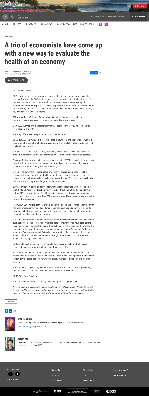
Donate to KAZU (89, 380)
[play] (5, 17)
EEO (84, 375)
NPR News (9, 36)
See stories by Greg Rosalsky (31, 326)
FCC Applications (119, 375)
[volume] (12, 17)
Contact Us (56, 370)
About (5, 24)
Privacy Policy (88, 370)
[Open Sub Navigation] (10, 24)
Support (17, 24)
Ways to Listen (87, 24)
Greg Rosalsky (17, 71)
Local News (46, 24)
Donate (140, 6)
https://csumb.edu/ (120, 370)
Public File (55, 375)
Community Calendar (67, 24)
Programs (31, 24)
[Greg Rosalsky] (10, 324)
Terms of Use (57, 380)
